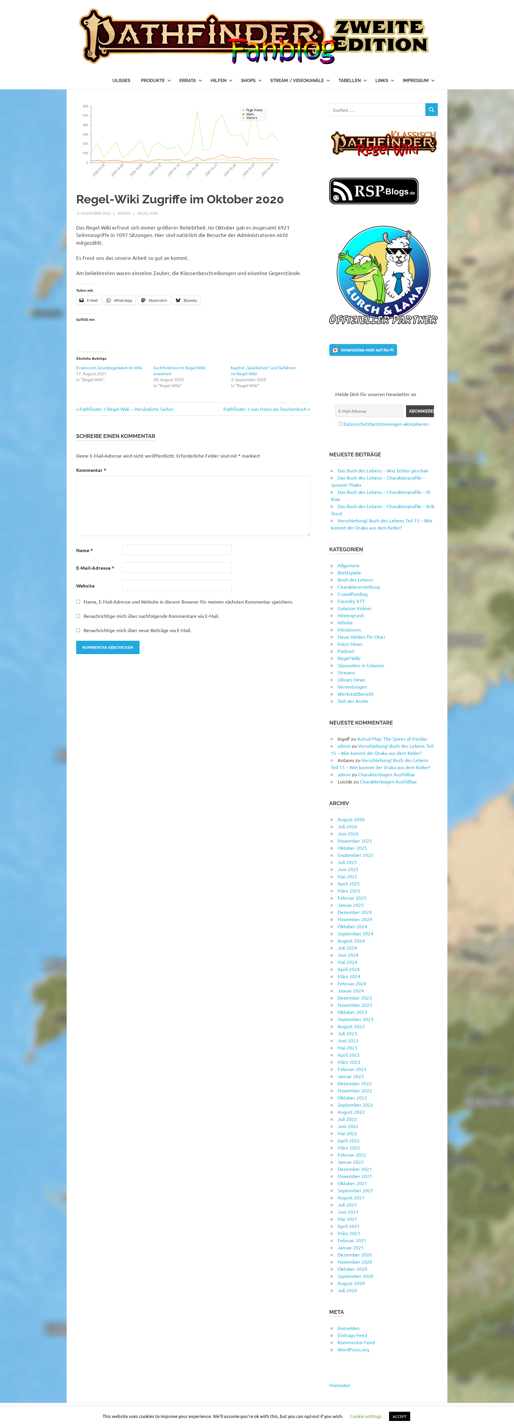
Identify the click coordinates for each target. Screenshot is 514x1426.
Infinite (345, 622)
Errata (187, 80)
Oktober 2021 (352, 1183)
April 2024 (349, 969)
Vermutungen (352, 687)
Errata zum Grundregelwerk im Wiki (109, 367)
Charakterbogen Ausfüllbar (386, 774)
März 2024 (349, 976)
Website (85, 585)
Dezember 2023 (355, 998)
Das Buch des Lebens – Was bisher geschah (383, 470)
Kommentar (91, 470)
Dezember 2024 (355, 912)
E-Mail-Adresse (95, 568)
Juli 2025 (347, 862)
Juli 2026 (347, 826)
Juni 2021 (348, 1212)
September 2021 (355, 1190)
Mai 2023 (347, 1047)
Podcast (346, 651)
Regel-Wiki (147, 213)
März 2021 (349, 1233)
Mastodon (339, 1385)
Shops (248, 80)
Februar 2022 (352, 1155)
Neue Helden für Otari (361, 637)
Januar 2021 (351, 1247)
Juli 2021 (347, 1204)
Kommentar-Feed (356, 1342)
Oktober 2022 (352, 1097)
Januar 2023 (351, 1076)
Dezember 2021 (355, 1169)
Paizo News (350, 644)
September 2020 (355, 1276)
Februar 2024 (352, 983)
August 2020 (351, 1283)
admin (124, 213)
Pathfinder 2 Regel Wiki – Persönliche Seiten (126, 409)
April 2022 (349, 1140)
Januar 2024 (351, 990)
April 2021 (349, 1226)
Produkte (153, 80)
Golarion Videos (354, 608)
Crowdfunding (353, 594)
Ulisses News (351, 679)
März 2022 (349, 1147)
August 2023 (351, 1026)
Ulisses (121, 80)
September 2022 (355, 1105)
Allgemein (348, 565)
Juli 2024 (347, 948)
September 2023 (355, 1019)
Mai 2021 (347, 1219)
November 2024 (355, 919)
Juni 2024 (348, 955)
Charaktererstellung (359, 587)
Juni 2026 (348, 833)
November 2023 (355, 1005)
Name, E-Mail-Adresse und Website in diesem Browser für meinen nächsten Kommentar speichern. (188, 601)
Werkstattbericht (356, 694)
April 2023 (349, 1055)
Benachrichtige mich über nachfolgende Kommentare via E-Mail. (151, 616)
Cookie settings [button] (366, 1416)
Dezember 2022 (355, 1083)
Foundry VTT (351, 601)
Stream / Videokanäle (297, 80)
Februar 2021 (352, 1240)
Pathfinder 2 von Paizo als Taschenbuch (265, 409)
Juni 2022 (348, 1126)
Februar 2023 (352, 1069)
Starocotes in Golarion (361, 665)
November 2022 (355, 1090)
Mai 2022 (347, 1133)
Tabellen (350, 80)
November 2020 (355, 1262)
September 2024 (355, 933)
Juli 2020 (347, 1290)
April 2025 (349, 883)
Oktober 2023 (352, 1012)
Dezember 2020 (355, 1254)
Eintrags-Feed (352, 1335)
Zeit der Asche (353, 701)
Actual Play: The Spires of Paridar (392, 739)
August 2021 (351, 1197)
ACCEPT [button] (400, 1416)
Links (381, 80)
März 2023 (349, 1062)
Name (84, 550)
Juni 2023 (348, 1040)
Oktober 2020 (352, 1269)
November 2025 (355, 841)
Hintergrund (350, 615)
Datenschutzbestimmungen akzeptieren (386, 424)
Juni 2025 (348, 869)
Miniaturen (349, 629)
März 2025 (349, 890)
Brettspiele (349, 572)
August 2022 (351, 1112)
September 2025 (355, 855)
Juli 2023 (347, 1033)
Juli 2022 (347, 1119)
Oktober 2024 (352, 926)
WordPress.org (353, 1349)
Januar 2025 (351, 905)
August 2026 (351, 819)
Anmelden (349, 1328)
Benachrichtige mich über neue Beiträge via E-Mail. (137, 630)
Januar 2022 (351, 1162)
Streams (346, 672)
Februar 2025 (352, 898)
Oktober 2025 (352, 848)
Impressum (416, 80)
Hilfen (218, 80)
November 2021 (355, 1176)
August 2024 (351, 940)
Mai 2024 (347, 962)
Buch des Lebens (355, 579)
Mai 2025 (347, 876)
